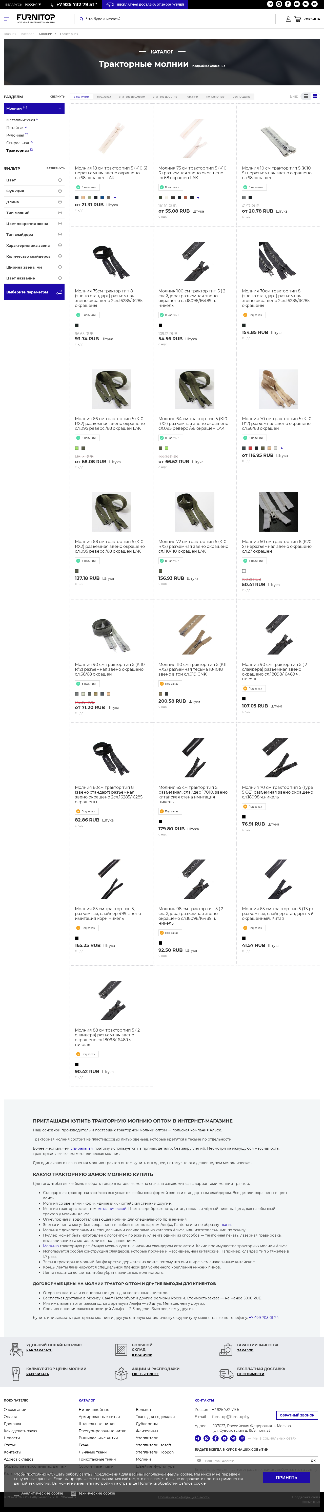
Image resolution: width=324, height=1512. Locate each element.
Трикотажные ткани (97, 1459)
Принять (286, 1477)
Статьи (10, 1445)
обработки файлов (176, 1483)
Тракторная (19, 150)
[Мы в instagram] (279, 4)
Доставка (12, 1424)
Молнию (51, 1246)
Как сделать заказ (20, 1431)
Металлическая (22, 120)
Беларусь (13, 4)
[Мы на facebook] (288, 4)
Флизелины (147, 1431)
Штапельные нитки (97, 1424)
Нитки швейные (94, 1409)
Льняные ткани (93, 1452)
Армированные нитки (99, 1416)
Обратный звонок (297, 1415)
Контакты (12, 1452)
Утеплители (147, 1438)
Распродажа (241, 96)
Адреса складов (19, 1459)
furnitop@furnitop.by (231, 1416)
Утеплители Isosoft (153, 1445)
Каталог (87, 1400)
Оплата (10, 1416)
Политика (148, 1483)
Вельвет (143, 1409)
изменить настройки (93, 1483)
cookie (200, 1483)
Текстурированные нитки (103, 1431)
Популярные (215, 96)
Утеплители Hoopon (155, 1452)
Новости (12, 1438)
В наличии (81, 96)
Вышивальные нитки (98, 1438)
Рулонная (17, 135)
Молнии (16, 108)
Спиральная (19, 142)
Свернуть (57, 96)
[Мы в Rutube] (314, 4)
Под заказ (104, 96)
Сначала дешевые (132, 96)
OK (313, 1461)
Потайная (17, 127)
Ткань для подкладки (155, 1416)
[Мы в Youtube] (297, 4)
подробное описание (208, 66)
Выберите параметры (27, 292)
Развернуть (56, 168)
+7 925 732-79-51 (226, 1409)
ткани (225, 1224)
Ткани (84, 1445)
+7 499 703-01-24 (264, 1317)
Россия (31, 4)
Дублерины (147, 1424)
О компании (15, 1409)
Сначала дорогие (165, 96)
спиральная (82, 1148)
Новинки (192, 96)
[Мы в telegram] (270, 4)
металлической (112, 1208)
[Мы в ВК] (305, 4)
